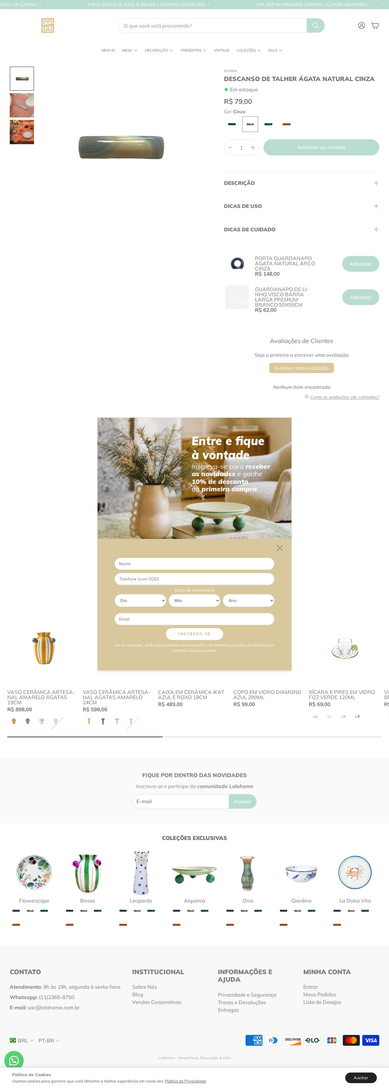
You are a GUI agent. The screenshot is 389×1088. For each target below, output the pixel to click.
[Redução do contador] (229, 147)
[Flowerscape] (34, 872)
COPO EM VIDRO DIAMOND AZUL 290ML (267, 694)
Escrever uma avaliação (301, 368)
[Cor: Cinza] (250, 124)
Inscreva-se (194, 633)
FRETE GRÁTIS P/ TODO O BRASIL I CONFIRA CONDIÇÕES (146, 4)
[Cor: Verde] (268, 124)
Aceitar (361, 1077)
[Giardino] (301, 872)
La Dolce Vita (355, 900)
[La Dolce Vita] (355, 872)
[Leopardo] (141, 872)
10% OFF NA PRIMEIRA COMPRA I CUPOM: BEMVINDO (311, 4)
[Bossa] (87, 872)
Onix (248, 900)
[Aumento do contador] (252, 147)
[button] (222, 25)
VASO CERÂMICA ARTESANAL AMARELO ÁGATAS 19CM (41, 697)
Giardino (301, 900)
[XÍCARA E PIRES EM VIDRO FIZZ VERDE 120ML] (345, 648)
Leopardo (141, 900)
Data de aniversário (195, 590)
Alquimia (194, 900)
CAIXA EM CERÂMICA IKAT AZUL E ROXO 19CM (191, 694)
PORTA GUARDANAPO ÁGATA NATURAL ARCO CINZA (285, 263)
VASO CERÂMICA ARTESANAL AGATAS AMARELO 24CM (116, 697)
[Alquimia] (194, 872)
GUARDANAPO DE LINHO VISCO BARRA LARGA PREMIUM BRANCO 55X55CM (281, 297)
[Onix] (248, 872)
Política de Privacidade (185, 1081)
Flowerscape (34, 900)
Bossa (87, 900)
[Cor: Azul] (232, 124)
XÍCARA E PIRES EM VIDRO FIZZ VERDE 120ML (342, 694)
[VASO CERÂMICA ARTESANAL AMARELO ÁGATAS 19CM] (43, 648)
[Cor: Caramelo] (286, 124)
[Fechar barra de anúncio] (382, 4)
